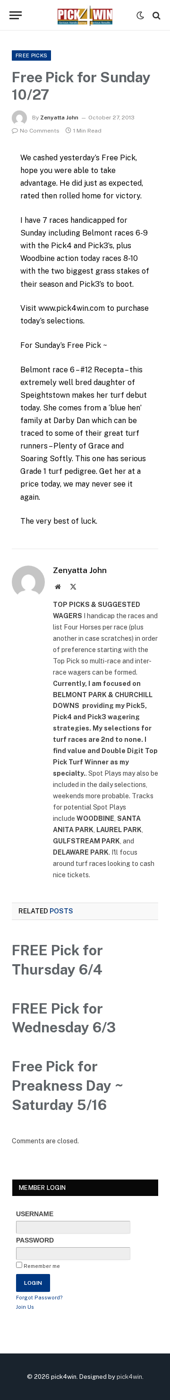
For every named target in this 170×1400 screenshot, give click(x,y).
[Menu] (15, 15)
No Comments (40, 130)
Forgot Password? (39, 1297)
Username (34, 1214)
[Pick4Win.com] (85, 15)
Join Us (25, 1307)
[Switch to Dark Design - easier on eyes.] (140, 15)
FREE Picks (31, 55)
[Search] (156, 15)
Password (35, 1240)
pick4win (129, 1376)
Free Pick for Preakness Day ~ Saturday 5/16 (67, 1085)
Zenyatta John (59, 117)
